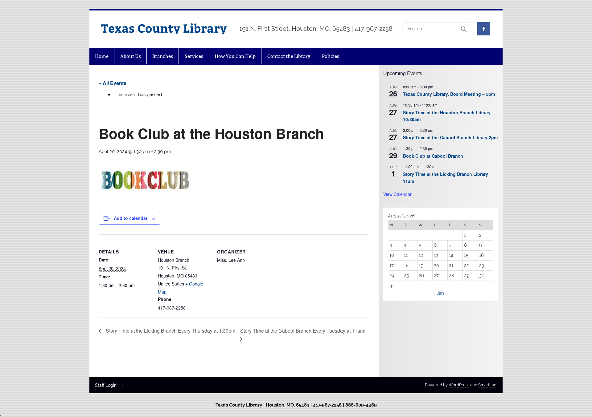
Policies (330, 56)
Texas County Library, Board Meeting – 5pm (449, 94)
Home (102, 56)
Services (194, 56)
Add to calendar (130, 218)
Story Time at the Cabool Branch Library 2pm (450, 137)
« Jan (438, 293)
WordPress (459, 385)
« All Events (112, 83)
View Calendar (397, 194)
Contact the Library (288, 56)
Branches (162, 56)
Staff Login (106, 385)
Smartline (487, 385)
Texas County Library (164, 28)
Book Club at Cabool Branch (433, 156)
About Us (130, 56)
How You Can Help (235, 56)
